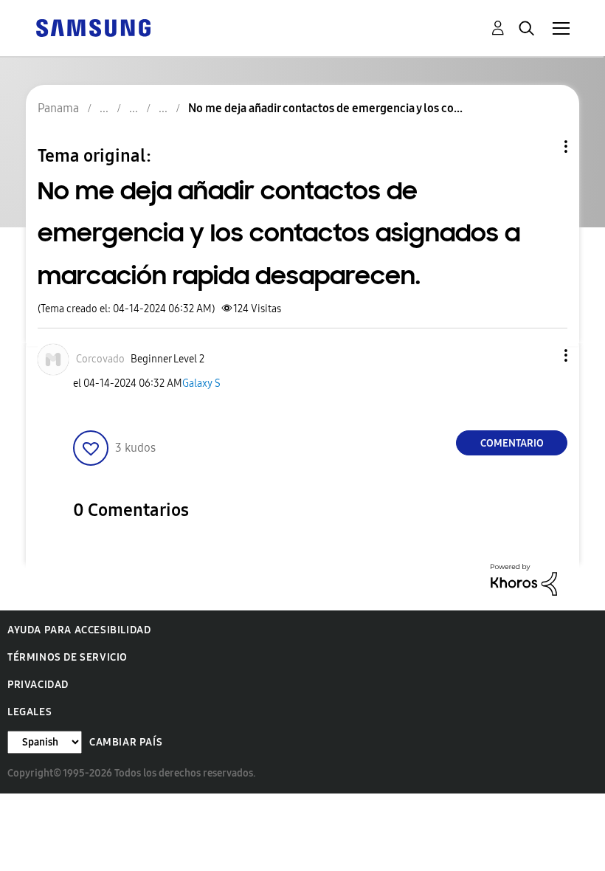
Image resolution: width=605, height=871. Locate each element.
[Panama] (93, 27)
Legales (29, 712)
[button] (541, 355)
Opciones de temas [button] (540, 146)
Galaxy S (201, 383)
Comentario (512, 443)
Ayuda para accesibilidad (79, 630)
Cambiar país (125, 742)
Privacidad (38, 684)
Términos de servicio (67, 657)
